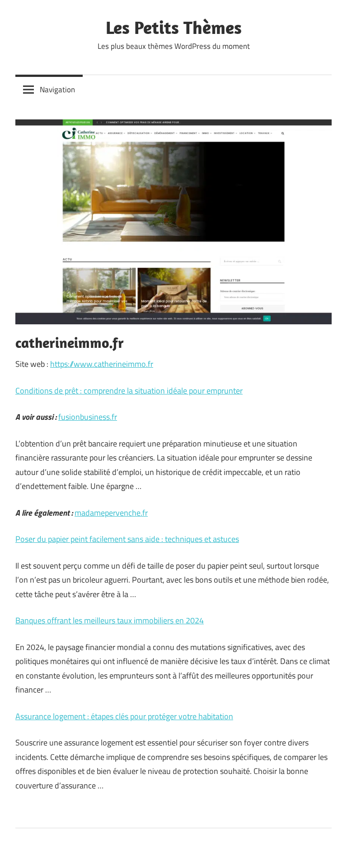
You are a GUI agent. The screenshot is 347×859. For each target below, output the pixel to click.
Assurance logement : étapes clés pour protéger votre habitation (124, 716)
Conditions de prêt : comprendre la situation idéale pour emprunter (129, 390)
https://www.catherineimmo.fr (101, 364)
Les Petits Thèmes (174, 27)
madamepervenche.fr (111, 513)
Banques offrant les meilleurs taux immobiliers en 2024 (109, 620)
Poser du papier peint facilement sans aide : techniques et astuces (127, 539)
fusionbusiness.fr (87, 417)
